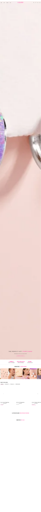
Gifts (4, 2)
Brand (7, 2)
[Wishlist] (35, 2)
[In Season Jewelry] (20, 2)
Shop (1, 2)
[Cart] (39, 2)
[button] (2, 403)
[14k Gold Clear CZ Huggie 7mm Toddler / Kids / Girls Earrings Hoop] (23, 394)
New (10, 2)
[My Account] (37, 2)
